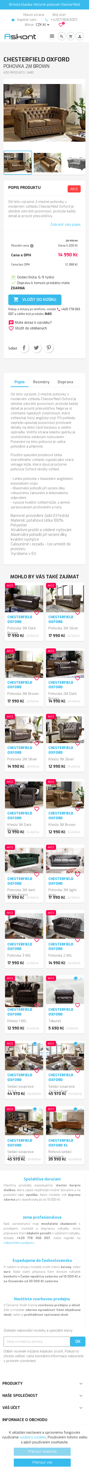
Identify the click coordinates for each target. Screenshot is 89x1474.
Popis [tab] (19, 381)
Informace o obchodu (24, 1419)
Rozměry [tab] (41, 381)
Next (79, 167)
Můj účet (59, 15)
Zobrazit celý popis (65, 224)
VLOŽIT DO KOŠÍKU (34, 299)
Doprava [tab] (65, 381)
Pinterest (48, 347)
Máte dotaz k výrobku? (30, 322)
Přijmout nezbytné (42, 1451)
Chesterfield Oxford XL (60, 1143)
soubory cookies (33, 1437)
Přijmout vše (42, 1462)
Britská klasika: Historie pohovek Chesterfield (44, 4)
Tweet (36, 347)
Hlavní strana (33, 15)
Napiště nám (24, 20)
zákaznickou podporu (19, 1243)
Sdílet (24, 347)
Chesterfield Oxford (19, 619)
